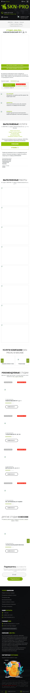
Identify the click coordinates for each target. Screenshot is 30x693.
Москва (8, 1)
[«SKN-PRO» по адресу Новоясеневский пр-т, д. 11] (15, 389)
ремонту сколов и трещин (21, 519)
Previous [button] (2, 361)
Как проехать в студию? (21, 86)
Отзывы (15, 147)
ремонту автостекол (8, 519)
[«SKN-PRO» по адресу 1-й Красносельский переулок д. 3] (15, 533)
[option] (8, 360)
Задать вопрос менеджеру (9, 628)
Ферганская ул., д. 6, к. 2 (12, 467)
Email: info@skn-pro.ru (9, 617)
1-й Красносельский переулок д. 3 (14, 544)
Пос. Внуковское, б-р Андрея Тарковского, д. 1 (13, 501)
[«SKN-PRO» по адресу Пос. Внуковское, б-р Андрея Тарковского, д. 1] (15, 490)
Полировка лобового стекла (15, 136)
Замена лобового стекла (8, 602)
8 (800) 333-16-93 (8, 12)
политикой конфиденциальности (9, 685)
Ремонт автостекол (15, 130)
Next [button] (27, 361)
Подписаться (15, 579)
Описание (15, 144)
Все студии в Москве (18, 376)
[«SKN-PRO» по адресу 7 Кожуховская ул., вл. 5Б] (15, 423)
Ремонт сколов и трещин (15, 132)
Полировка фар (15, 133)
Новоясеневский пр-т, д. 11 (13, 400)
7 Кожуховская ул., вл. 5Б (12, 434)
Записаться (8, 85)
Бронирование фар (15, 135)
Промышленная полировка (9, 604)
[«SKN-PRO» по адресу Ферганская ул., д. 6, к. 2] (15, 456)
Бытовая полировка (7, 606)
